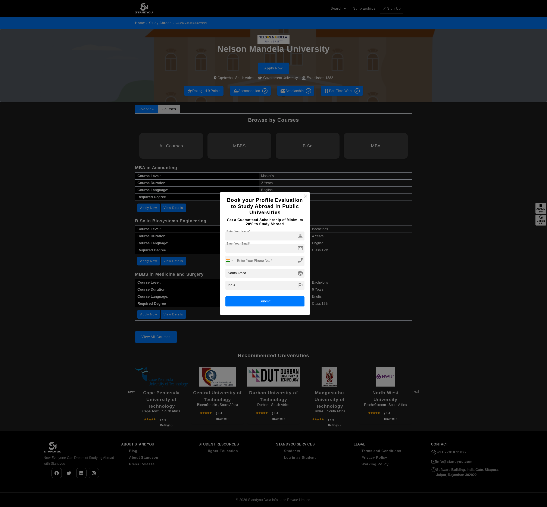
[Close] (305, 196)
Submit (265, 301)
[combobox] (229, 260)
